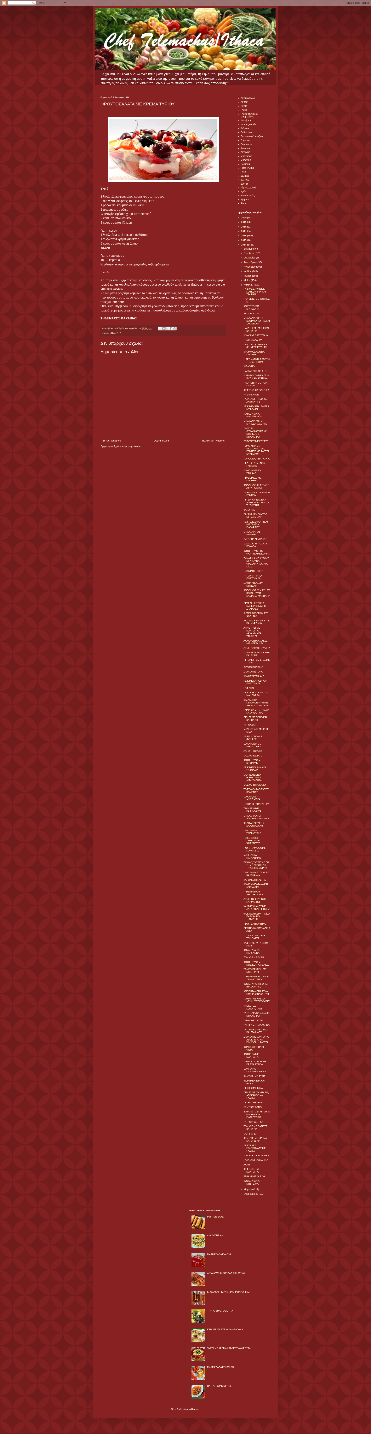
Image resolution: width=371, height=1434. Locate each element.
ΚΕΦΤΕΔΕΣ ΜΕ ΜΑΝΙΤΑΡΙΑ (251, 1170)
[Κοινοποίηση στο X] (167, 328)
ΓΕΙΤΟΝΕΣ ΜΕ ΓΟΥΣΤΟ (255, 441)
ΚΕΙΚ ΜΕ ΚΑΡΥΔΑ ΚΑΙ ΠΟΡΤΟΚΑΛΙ (254, 682)
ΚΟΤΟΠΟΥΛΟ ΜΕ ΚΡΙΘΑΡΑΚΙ (252, 761)
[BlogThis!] (164, 328)
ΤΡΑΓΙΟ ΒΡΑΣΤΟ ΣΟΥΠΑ (220, 1310)
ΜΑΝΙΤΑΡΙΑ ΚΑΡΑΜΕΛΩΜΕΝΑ (254, 1070)
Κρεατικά (245, 148)
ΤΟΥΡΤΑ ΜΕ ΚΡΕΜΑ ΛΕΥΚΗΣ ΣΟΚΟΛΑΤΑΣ (256, 1000)
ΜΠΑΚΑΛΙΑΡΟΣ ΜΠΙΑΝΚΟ (251, 533)
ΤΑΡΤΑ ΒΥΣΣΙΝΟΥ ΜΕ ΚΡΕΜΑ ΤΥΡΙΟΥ (254, 1063)
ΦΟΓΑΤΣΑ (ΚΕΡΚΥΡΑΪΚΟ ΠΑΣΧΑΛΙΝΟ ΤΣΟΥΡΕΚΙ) (256, 916)
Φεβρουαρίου (251, 1194)
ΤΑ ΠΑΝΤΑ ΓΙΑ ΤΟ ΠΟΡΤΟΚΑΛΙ (252, 577)
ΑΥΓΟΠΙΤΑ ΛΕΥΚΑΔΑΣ (255, 539)
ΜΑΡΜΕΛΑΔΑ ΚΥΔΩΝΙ (219, 1254)
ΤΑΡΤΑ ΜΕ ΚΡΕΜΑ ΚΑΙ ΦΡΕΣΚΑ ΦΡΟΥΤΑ (229, 1348)
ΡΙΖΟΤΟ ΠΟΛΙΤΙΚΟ (253, 667)
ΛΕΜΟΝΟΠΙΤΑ (251, 313)
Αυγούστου (250, 266)
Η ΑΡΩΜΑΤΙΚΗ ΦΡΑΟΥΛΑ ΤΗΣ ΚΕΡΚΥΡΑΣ (256, 360)
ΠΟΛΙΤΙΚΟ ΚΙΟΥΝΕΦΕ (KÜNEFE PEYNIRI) (255, 346)
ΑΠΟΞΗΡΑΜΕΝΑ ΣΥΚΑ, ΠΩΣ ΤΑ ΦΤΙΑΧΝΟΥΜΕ (256, 992)
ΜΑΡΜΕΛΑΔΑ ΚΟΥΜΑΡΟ (220, 1367)
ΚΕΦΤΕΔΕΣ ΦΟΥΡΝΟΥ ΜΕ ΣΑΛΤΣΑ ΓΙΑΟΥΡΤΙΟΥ (255, 524)
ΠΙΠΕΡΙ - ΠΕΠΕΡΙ (252, 1102)
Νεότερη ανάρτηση (111, 440)
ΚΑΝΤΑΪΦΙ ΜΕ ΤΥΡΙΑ (254, 1076)
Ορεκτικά (245, 164)
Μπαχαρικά (246, 156)
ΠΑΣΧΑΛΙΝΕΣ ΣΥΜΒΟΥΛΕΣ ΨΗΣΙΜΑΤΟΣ (251, 840)
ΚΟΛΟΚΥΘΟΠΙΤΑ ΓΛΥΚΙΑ (256, 458)
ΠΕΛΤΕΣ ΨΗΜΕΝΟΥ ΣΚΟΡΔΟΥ (254, 464)
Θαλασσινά (246, 144)
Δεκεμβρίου (250, 248)
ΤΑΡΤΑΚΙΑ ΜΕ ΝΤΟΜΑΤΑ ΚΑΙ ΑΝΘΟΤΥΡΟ (256, 711)
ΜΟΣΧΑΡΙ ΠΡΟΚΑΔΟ (254, 785)
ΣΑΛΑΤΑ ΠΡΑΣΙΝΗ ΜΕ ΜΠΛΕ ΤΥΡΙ (254, 970)
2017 (244, 231)
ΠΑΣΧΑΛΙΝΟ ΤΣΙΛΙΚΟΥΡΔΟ (252, 832)
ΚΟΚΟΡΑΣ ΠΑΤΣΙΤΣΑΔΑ (256, 335)
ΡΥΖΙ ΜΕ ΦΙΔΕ (251, 394)
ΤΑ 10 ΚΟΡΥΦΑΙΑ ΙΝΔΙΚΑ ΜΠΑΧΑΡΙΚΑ (256, 1014)
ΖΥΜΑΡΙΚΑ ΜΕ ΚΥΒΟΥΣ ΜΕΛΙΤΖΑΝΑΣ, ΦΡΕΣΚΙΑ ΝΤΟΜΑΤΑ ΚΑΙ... (256, 562)
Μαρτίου (248, 1189)
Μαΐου (247, 280)
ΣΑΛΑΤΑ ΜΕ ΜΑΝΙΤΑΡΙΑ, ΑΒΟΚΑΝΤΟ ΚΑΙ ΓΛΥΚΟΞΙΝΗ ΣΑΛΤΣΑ (256, 1039)
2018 (244, 226)
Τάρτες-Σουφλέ (248, 187)
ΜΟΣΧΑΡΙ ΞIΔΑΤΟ (252, 755)
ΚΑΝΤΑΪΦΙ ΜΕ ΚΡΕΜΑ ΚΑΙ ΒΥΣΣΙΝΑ (255, 1139)
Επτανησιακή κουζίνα (252, 136)
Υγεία (243, 191)
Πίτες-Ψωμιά (247, 168)
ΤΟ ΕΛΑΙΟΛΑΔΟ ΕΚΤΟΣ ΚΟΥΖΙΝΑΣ (256, 790)
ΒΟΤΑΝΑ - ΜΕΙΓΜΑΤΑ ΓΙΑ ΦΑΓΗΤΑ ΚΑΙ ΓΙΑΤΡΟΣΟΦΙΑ (256, 1114)
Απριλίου (249, 285)
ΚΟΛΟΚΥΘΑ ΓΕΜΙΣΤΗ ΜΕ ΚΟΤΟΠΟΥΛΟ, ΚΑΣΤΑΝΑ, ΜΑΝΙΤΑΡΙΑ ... (257, 594)
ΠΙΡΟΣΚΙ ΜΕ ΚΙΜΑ (253, 1088)
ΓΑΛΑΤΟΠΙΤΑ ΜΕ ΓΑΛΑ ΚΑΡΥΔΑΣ (255, 384)
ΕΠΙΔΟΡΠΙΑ (115, 333)
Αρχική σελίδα (161, 440)
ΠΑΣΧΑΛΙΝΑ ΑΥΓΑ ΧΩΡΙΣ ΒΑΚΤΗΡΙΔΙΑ (256, 874)
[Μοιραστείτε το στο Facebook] (171, 328)
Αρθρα (244, 102)
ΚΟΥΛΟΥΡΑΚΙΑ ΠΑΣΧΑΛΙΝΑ (251, 951)
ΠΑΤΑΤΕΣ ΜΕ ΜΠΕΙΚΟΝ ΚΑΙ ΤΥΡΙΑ (256, 329)
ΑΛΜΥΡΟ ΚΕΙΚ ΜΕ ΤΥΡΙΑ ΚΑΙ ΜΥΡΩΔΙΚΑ (256, 622)
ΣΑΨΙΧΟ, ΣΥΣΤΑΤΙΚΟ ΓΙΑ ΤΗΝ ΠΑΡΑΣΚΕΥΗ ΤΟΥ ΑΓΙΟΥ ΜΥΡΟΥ (256, 865)
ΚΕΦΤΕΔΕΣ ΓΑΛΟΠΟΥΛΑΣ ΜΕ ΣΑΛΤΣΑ (254, 1148)
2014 (244, 244)
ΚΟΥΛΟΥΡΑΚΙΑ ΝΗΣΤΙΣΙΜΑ (251, 1182)
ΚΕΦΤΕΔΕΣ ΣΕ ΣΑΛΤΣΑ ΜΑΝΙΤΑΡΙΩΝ (255, 694)
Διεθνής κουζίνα (249, 124)
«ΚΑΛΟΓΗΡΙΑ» (215, 1235)
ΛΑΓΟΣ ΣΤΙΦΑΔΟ (252, 751)
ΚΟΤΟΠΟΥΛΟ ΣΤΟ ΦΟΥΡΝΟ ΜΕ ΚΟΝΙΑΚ (256, 552)
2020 (244, 217)
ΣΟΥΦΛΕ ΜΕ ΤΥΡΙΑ (253, 957)
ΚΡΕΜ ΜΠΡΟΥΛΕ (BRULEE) (252, 738)
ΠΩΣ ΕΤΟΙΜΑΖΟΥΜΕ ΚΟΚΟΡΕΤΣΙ (254, 849)
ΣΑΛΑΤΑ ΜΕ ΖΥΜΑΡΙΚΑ (255, 1160)
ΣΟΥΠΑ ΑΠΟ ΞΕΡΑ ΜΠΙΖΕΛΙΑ (253, 584)
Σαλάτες (245, 176)
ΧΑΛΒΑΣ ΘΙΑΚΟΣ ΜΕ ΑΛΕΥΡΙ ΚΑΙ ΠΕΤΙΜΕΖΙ (256, 907)
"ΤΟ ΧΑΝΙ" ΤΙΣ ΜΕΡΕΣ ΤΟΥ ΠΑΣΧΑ (254, 937)
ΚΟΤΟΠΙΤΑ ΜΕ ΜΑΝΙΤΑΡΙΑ (251, 1055)
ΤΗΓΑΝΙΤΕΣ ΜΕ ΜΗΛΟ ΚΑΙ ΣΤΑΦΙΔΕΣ (255, 1031)
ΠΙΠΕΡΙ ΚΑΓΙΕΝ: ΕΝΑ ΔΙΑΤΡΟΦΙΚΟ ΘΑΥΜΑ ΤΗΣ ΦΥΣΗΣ (256, 502)
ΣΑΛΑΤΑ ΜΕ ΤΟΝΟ (253, 671)
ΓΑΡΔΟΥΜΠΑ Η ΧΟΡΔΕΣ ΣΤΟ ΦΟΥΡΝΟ (256, 978)
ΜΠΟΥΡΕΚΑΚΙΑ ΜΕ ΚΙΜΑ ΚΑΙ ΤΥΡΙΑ (256, 654)
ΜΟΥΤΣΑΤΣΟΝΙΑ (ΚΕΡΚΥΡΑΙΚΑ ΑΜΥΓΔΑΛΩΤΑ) (252, 777)
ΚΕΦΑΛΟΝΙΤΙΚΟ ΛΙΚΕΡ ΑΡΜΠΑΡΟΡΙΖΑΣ (228, 1292)
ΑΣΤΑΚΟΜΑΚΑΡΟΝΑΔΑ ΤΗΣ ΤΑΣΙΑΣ (226, 1273)
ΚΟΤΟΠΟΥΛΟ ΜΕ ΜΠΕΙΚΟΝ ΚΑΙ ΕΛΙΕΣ (256, 963)
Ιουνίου (248, 276)
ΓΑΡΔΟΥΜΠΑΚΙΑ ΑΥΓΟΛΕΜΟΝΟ (253, 893)
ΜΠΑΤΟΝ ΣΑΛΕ (215, 1216)
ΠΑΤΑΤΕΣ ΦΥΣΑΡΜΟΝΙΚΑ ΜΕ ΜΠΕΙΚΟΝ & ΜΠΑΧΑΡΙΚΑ (255, 432)
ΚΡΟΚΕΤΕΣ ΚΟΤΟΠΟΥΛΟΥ (252, 1007)
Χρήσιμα (245, 199)
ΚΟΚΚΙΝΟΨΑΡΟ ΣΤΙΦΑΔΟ (252, 472)
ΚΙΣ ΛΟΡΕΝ (249, 366)
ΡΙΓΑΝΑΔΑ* (249, 724)
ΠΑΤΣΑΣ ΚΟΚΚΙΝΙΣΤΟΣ (255, 371)
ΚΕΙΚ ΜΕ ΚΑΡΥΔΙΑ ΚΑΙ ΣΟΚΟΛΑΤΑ (255, 769)
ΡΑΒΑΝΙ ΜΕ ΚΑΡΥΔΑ (254, 1176)
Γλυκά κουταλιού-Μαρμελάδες (250, 115)
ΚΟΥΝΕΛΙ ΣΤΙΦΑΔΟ (253, 676)
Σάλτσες (245, 179)
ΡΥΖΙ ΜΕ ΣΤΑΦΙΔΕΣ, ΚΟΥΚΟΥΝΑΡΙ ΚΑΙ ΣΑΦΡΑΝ (254, 291)
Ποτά (243, 171)
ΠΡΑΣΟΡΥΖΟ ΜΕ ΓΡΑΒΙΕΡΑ (252, 479)
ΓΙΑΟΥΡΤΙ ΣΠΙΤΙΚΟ (253, 571)
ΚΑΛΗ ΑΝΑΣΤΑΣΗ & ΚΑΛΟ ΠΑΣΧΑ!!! (253, 824)
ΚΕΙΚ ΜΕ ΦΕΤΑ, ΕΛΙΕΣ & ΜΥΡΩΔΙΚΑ (256, 408)
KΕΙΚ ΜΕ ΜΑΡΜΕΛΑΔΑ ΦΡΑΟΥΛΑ (225, 1329)
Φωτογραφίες (248, 195)
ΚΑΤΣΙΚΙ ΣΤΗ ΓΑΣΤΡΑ (254, 880)
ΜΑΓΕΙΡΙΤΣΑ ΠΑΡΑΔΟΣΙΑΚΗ (253, 856)
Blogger (195, 1409)
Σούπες (244, 183)
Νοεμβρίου (250, 253)
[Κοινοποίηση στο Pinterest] (175, 328)
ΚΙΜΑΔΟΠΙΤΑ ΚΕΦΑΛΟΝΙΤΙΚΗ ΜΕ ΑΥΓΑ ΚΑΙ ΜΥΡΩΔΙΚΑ (256, 703)
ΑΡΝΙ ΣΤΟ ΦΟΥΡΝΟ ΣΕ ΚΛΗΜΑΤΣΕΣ (255, 900)
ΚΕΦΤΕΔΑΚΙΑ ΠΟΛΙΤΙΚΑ (256, 390)
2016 (244, 235)
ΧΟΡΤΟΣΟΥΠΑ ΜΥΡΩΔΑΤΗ (251, 307)
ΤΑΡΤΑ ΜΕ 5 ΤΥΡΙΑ (253, 1020)
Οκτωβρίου (250, 257)
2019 (244, 222)
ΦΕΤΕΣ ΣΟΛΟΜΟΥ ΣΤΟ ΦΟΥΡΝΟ (255, 614)
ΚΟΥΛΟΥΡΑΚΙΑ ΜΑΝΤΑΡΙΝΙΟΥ (252, 415)
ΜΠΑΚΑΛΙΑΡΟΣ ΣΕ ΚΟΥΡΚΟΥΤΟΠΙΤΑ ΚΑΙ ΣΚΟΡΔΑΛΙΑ (256, 321)
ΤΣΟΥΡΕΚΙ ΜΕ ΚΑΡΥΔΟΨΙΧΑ (252, 810)
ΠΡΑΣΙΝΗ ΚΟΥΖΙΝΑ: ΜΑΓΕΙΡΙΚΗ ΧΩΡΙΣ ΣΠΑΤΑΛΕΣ (254, 606)
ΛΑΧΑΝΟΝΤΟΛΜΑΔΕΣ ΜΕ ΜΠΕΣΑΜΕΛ (255, 642)
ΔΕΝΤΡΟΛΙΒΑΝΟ (252, 1107)
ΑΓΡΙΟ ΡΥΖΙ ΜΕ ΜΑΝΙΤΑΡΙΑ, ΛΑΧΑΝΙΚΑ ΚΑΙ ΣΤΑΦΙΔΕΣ (252, 631)
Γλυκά (244, 110)
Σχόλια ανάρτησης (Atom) (127, 446)
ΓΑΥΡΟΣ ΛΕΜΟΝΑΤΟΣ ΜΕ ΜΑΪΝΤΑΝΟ (255, 515)
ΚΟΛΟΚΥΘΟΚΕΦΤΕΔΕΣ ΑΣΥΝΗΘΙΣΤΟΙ (256, 486)
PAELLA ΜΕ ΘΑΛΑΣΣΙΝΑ (256, 1025)
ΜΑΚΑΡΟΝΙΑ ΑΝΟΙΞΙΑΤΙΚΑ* (252, 798)
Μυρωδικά (246, 160)
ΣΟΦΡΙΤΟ (248, 688)
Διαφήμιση (246, 120)
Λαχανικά (245, 152)
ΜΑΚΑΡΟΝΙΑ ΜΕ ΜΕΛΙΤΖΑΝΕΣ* (252, 745)
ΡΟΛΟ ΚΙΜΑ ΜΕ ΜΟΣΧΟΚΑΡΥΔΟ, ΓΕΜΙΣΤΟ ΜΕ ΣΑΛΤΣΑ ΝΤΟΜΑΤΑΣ (256, 450)
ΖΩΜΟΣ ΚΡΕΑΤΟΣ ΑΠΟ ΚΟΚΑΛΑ (255, 545)
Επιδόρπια (246, 132)
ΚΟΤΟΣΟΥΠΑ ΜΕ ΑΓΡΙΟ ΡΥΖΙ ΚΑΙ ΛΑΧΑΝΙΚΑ (256, 377)
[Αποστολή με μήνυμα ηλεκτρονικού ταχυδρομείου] (160, 328)
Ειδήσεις (245, 128)
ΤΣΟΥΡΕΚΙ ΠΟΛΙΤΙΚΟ (254, 923)
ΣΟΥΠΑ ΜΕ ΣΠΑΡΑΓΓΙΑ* (256, 804)
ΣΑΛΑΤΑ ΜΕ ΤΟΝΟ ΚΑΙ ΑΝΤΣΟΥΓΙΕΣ (255, 400)
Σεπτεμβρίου (251, 262)
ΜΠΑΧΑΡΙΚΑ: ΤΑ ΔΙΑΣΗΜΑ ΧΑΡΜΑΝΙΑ (256, 817)
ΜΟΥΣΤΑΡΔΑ (250, 1133)
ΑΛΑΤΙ (246, 1164)
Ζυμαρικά (245, 140)
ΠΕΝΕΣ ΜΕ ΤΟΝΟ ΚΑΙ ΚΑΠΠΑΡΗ (255, 718)
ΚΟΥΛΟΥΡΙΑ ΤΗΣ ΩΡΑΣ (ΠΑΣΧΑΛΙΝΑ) (255, 985)
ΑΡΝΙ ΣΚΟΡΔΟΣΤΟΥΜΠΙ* (256, 648)
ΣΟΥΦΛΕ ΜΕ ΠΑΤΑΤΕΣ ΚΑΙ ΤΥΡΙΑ (255, 1127)
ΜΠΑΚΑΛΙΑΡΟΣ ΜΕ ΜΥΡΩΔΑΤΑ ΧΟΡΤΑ (255, 422)
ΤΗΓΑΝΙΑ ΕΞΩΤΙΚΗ (253, 1121)
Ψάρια (244, 203)
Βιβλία (244, 106)
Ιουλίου (248, 271)
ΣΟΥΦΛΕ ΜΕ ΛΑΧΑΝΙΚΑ (256, 1155)
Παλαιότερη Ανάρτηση (213, 440)
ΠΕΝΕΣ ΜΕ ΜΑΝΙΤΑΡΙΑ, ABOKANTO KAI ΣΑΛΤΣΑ (256, 1095)
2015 (244, 240)
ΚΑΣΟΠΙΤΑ (249, 510)
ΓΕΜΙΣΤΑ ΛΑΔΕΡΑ (252, 340)
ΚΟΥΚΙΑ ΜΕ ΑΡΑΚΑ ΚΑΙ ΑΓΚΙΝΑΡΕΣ (255, 885)
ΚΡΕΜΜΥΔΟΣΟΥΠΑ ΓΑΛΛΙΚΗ (253, 353)
